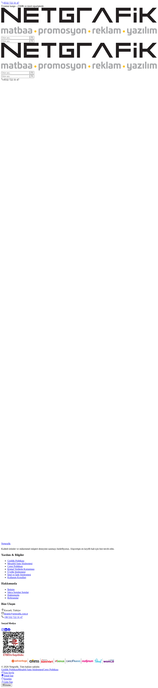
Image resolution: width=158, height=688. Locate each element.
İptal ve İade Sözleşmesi (19, 574)
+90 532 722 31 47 (13, 617)
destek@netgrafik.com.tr (16, 613)
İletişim (11, 589)
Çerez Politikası (15, 566)
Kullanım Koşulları (16, 577)
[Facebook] (8, 630)
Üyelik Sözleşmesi (16, 572)
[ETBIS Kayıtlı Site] (13, 655)
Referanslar (13, 598)
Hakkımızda (13, 595)
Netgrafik (5, 543)
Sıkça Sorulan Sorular (18, 592)
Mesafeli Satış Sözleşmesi (19, 563)
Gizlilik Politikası (15, 560)
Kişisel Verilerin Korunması (20, 569)
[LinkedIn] (5, 630)
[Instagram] (2, 630)
